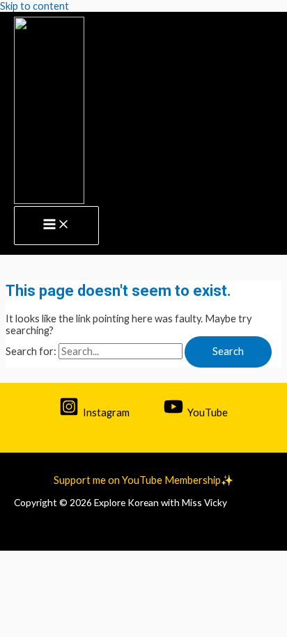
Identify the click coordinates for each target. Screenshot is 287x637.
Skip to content (34, 6)
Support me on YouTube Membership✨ (143, 480)
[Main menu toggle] (56, 225)
